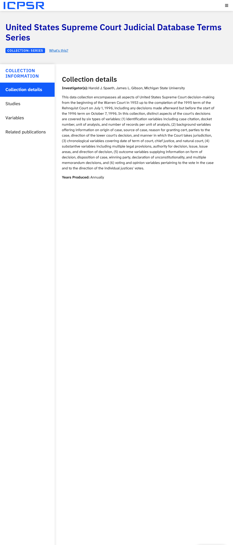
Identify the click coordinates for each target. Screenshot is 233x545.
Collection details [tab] (23, 89)
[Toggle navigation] (226, 5)
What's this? (58, 50)
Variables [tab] (14, 118)
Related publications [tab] (25, 132)
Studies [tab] (12, 104)
